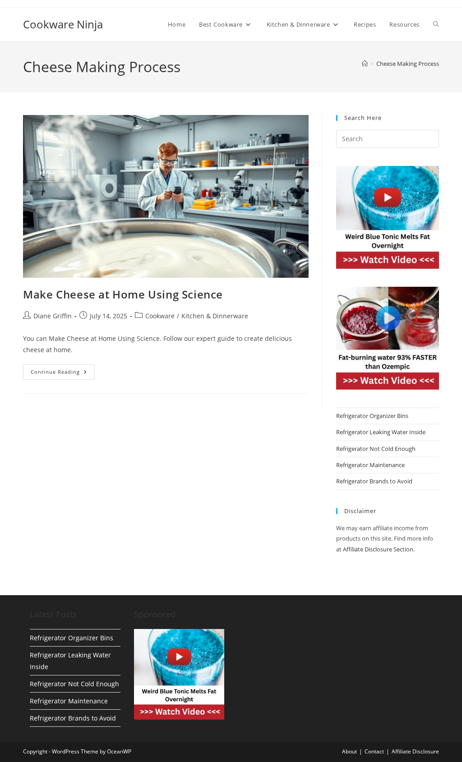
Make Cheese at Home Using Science (123, 294)
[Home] (365, 64)
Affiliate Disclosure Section (378, 549)
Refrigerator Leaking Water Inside (380, 432)
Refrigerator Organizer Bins (372, 416)
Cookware (160, 316)
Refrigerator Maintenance (370, 465)
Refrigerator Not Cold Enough (376, 449)
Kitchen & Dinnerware (214, 316)
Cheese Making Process (407, 64)
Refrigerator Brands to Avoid (374, 481)
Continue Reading (63, 373)
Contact (374, 751)
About (349, 751)
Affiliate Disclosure (415, 751)
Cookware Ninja (63, 24)
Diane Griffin (52, 316)
